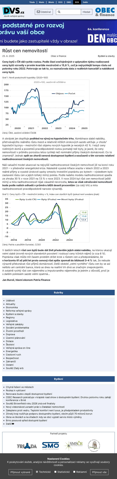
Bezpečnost (12, 358)
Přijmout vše (99, 472)
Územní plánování (15, 338)
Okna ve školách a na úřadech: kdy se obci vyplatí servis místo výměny (44, 417)
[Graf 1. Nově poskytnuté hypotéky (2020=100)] (58, 105)
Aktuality (10, 304)
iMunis (51, 2)
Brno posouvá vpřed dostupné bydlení (26, 420)
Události (10, 300)
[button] (44, 12)
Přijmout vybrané (20, 472)
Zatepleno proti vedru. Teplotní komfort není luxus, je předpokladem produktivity (49, 410)
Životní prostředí (15, 331)
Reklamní (81, 471)
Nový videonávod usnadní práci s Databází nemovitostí (35, 407)
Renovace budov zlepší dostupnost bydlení (29, 394)
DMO (69, 2)
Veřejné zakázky (14, 324)
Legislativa (11, 321)
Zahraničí (11, 361)
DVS (77, 2)
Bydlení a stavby (106, 56)
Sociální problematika (17, 327)
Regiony (10, 317)
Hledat (86, 11)
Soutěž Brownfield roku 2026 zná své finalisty (30, 403)
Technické (44, 471)
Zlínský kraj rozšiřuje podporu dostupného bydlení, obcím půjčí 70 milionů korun (49, 413)
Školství (10, 344)
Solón (85, 2)
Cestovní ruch (13, 354)
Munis (41, 2)
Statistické (63, 471)
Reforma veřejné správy (19, 310)
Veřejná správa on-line (18, 348)
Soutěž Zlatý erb (14, 368)
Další (9, 423)
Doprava (10, 334)
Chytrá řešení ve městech (20, 387)
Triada (32, 2)
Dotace (10, 341)
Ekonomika (12, 307)
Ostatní (10, 365)
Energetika (12, 351)
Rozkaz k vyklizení (15, 390)
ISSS (60, 2)
